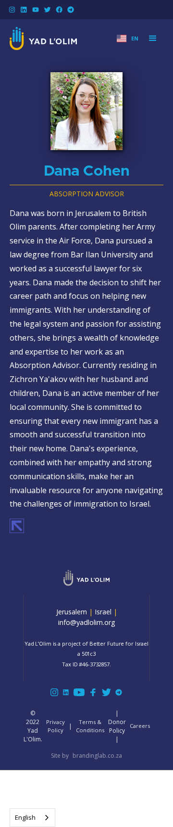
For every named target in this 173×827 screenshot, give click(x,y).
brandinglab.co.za (97, 755)
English (25, 817)
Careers (140, 725)
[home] (43, 38)
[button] (127, 39)
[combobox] (32, 817)
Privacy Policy (55, 726)
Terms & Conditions (90, 726)
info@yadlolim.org (86, 622)
